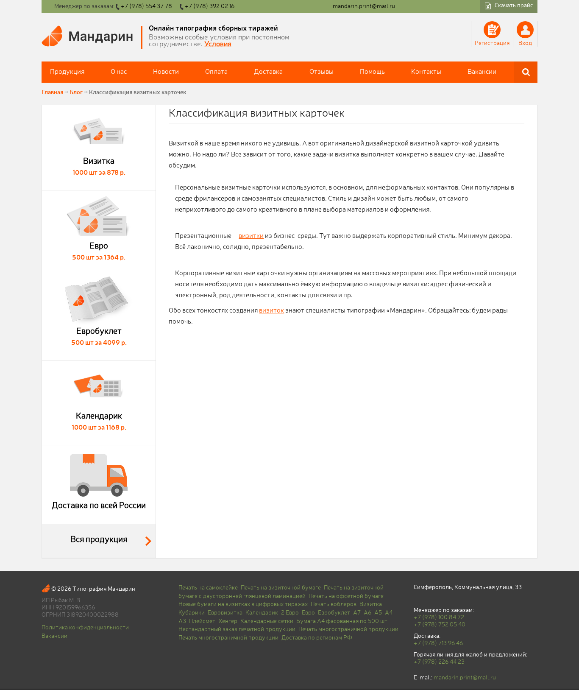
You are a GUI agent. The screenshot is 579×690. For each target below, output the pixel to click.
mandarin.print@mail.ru (364, 6)
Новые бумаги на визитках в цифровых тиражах (243, 604)
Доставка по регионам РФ (316, 638)
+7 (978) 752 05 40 (439, 625)
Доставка (268, 72)
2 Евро (290, 613)
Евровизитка (225, 613)
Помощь (372, 72)
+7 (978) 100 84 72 (439, 617)
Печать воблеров (333, 604)
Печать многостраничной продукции (348, 629)
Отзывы (321, 72)
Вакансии (482, 72)
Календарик (261, 613)
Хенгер (227, 621)
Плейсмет (202, 621)
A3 (182, 621)
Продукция (67, 72)
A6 (367, 613)
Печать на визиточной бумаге (281, 588)
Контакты (426, 72)
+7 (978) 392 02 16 (209, 6)
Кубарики (191, 613)
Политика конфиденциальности (85, 628)
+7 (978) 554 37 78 (146, 6)
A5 (378, 613)
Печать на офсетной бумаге (346, 596)
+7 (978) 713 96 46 (438, 643)
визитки (251, 236)
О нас (119, 72)
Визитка (370, 604)
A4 (388, 613)
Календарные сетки (266, 621)
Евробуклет (334, 613)
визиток (271, 310)
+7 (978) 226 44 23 (439, 662)
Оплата (216, 72)
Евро (308, 613)
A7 (357, 613)
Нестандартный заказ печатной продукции (236, 629)
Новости (166, 72)
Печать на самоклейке (208, 588)
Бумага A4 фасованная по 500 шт (341, 621)
